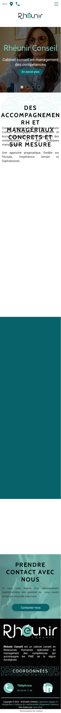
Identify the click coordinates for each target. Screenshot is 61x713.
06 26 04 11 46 (24, 706)
